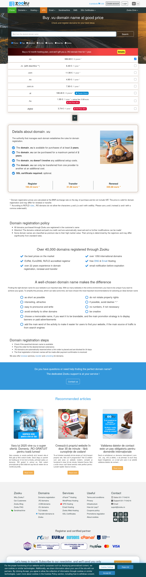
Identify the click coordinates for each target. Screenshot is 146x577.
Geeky (69, 43)
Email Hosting (68, 507)
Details (121, 51)
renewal (24, 356)
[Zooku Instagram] (120, 514)
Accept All (107, 573)
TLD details (43, 510)
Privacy (90, 500)
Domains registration (46, 497)
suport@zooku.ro (118, 507)
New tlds (59, 43)
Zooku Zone (132, 10)
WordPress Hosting (70, 500)
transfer (38, 356)
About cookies (92, 517)
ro (138, 3)
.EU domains (43, 507)
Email (51, 10)
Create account (113, 3)
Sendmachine (64, 10)
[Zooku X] (120, 519)
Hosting (33, 10)
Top (23, 43)
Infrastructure (92, 504)
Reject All (125, 567)
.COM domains (44, 504)
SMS (75, 10)
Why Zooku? (19, 497)
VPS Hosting (68, 504)
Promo (12, 10)
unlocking (49, 356)
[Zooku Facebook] (115, 514)
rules (32, 205)
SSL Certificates (87, 10)
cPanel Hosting (69, 497)
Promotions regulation (96, 513)
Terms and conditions (95, 497)
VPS (44, 10)
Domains (22, 10)
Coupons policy (93, 510)
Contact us (73, 381)
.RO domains (43, 500)
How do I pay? (93, 507)
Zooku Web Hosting (71, 510)
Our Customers (20, 500)
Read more (29, 472)
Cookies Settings (107, 567)
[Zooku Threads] (125, 514)
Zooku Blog (18, 504)
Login (125, 3)
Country (50, 43)
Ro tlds (41, 43)
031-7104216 (124, 497)
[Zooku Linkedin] (125, 519)
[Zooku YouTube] (115, 519)
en (134, 3)
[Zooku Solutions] (19, 4)
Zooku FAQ (18, 507)
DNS (96, 260)
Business (31, 43)
